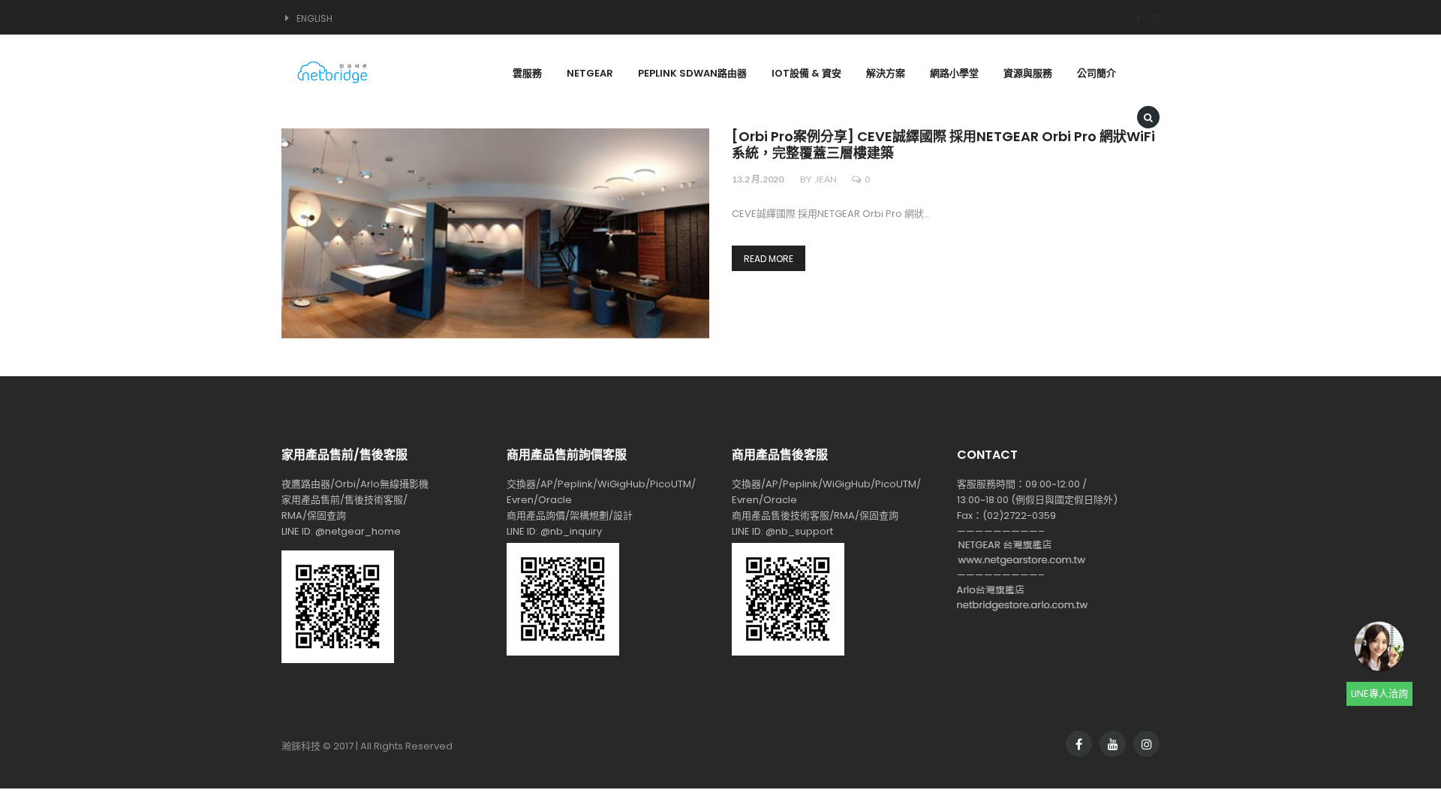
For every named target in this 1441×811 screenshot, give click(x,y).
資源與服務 (1027, 73)
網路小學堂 (954, 73)
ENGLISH (314, 18)
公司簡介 (1096, 73)
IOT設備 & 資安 (806, 73)
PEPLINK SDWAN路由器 (692, 73)
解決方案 (885, 73)
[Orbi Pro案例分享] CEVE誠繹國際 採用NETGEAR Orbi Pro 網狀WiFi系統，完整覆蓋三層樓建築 (943, 145)
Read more (768, 258)
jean (826, 179)
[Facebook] (1132, 18)
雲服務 (527, 73)
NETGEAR (590, 73)
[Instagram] (1150, 18)
